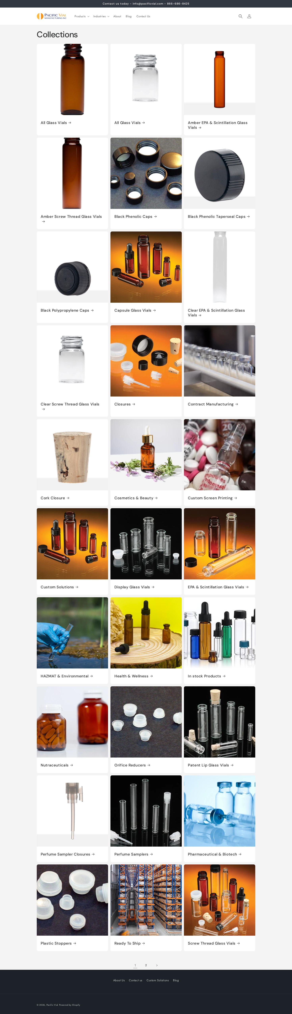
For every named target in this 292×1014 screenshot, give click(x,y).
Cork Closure (53, 498)
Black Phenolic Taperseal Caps (217, 216)
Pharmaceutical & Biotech (212, 854)
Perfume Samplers (131, 854)
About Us (119, 980)
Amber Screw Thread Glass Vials (71, 216)
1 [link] (135, 965)
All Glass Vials (54, 122)
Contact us (135, 980)
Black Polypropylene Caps (65, 310)
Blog (176, 980)
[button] (81, 16)
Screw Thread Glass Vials (212, 943)
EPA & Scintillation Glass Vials (216, 587)
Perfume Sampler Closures (65, 854)
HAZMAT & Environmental (65, 676)
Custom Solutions (57, 587)
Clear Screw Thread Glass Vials (70, 404)
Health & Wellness (131, 676)
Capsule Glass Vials (133, 310)
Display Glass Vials (132, 587)
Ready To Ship (127, 943)
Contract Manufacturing (211, 404)
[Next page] (156, 965)
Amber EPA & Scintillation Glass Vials (218, 125)
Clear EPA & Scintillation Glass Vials (216, 313)
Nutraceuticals (55, 765)
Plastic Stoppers (56, 943)
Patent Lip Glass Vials (208, 765)
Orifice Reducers (130, 765)
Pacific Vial (52, 1004)
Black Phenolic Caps (133, 216)
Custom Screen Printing (210, 498)
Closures (122, 404)
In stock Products (204, 676)
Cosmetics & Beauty (133, 498)
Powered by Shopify (69, 1004)
